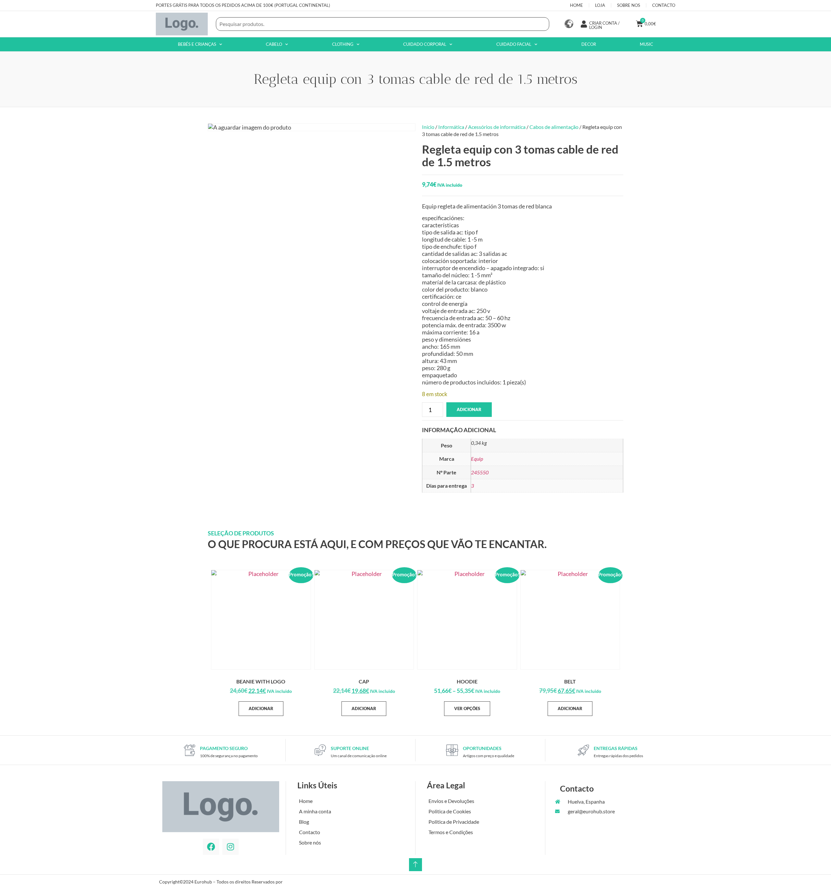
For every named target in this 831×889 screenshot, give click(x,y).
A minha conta (315, 811)
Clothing (342, 44)
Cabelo (274, 44)
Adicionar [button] (261, 708)
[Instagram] (230, 847)
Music (646, 44)
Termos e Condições (450, 832)
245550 (480, 472)
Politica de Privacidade (453, 822)
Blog (304, 822)
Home (306, 801)
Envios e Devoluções (451, 801)
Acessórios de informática (497, 127)
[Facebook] (211, 847)
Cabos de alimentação (553, 127)
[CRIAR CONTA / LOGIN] (584, 24)
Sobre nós (310, 842)
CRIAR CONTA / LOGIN (604, 25)
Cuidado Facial (513, 44)
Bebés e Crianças (197, 44)
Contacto (309, 832)
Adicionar (469, 409)
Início (428, 127)
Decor (588, 44)
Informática (451, 127)
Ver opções (467, 708)
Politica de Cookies (449, 811)
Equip (477, 459)
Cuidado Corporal (424, 44)
